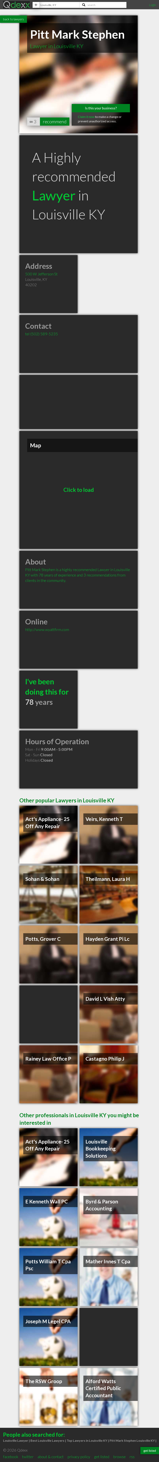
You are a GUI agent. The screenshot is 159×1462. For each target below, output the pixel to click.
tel (41, 333)
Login (152, 5)
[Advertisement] (78, 402)
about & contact (51, 1456)
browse (119, 1456)
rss (132, 1456)
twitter (28, 1456)
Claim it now (86, 116)
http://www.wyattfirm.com (47, 629)
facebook (10, 1456)
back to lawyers (13, 19)
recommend (55, 121)
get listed (101, 1456)
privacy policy (78, 1456)
